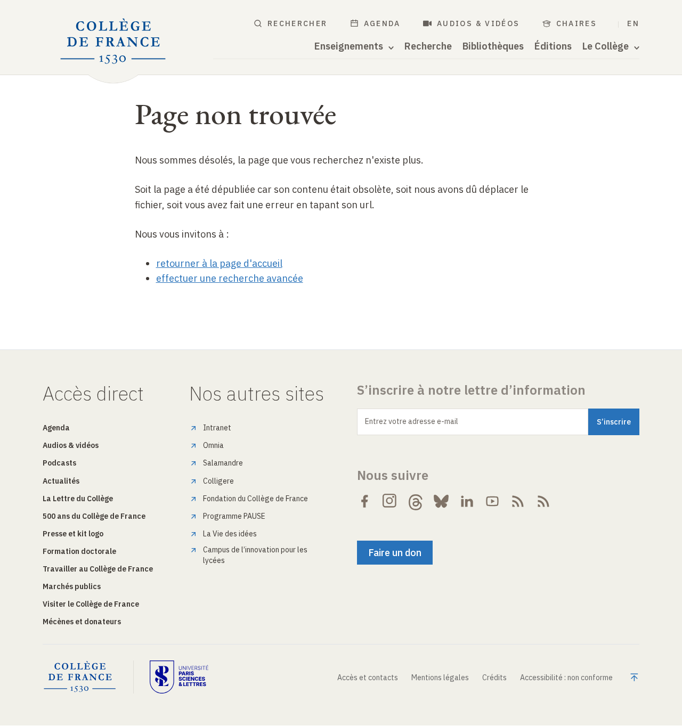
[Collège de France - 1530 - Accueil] (113, 42)
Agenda (382, 23)
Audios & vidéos (478, 23)
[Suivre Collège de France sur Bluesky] (441, 501)
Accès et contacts (367, 677)
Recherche (428, 46)
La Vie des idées (230, 534)
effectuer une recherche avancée (229, 278)
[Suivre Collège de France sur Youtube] (492, 501)
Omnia (213, 445)
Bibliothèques (493, 46)
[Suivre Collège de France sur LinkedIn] (466, 501)
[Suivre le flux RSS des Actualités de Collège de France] (517, 501)
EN (633, 23)
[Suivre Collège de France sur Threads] (415, 501)
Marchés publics (72, 586)
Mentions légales (440, 677)
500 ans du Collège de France (94, 516)
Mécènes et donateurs (82, 621)
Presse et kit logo (73, 534)
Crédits (494, 677)
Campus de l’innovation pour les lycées (255, 555)
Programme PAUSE (234, 516)
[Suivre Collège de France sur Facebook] (364, 501)
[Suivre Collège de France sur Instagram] (390, 501)
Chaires (576, 23)
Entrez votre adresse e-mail (411, 421)
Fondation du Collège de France (255, 498)
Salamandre (223, 463)
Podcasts (59, 463)
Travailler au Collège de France (98, 569)
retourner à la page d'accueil (219, 263)
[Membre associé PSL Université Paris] (179, 677)
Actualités (61, 481)
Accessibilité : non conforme (566, 677)
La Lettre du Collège (78, 498)
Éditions (553, 46)
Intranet (217, 428)
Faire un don (394, 552)
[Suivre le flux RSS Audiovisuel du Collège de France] (543, 501)
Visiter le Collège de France (91, 604)
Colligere (218, 481)
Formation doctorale (79, 551)
